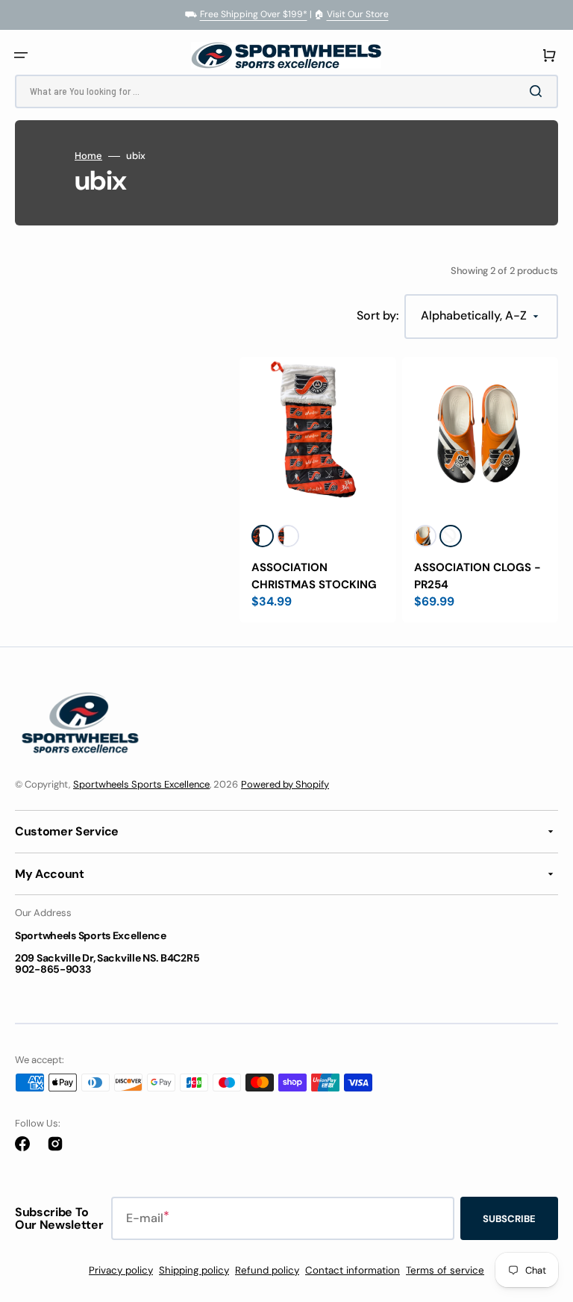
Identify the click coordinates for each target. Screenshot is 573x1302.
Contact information (352, 1270)
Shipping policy (194, 1270)
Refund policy (267, 1270)
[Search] (538, 91)
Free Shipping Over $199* (253, 14)
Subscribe (509, 1218)
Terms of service (445, 1270)
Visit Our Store (358, 14)
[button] (20, 55)
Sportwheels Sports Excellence (141, 784)
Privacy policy (121, 1270)
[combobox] (286, 91)
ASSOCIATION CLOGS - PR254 (477, 576)
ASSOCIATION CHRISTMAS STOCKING (314, 576)
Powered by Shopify (285, 784)
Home (88, 156)
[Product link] (317, 490)
